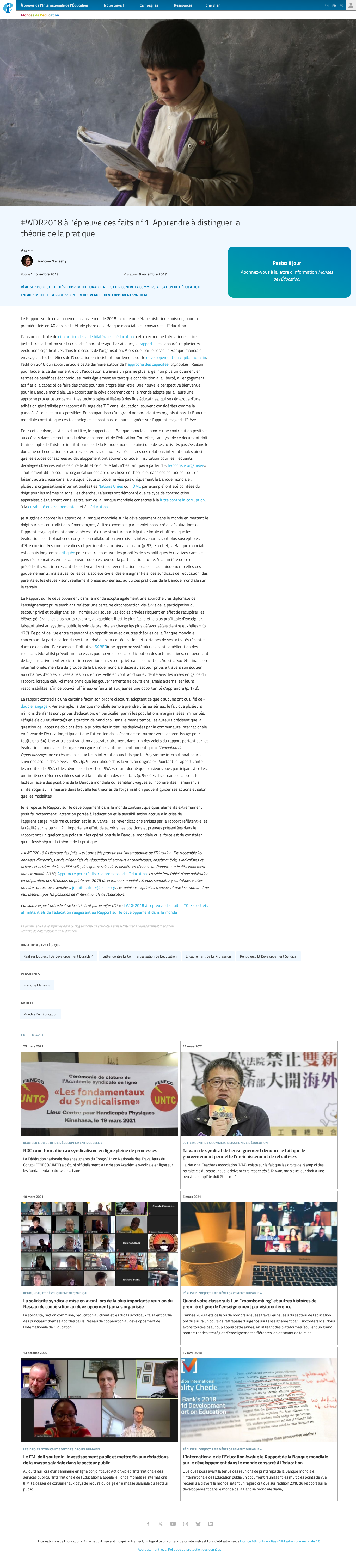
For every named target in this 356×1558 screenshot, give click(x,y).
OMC (136, 486)
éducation (99, 507)
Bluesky (198, 1524)
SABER (101, 646)
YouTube (173, 1524)
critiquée (67, 552)
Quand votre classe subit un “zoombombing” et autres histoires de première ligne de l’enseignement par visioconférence (259, 1264)
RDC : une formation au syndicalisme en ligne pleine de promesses (99, 1108)
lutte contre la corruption (182, 500)
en (327, 5)
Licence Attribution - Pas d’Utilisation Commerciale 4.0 (280, 1541)
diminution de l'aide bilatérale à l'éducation (96, 336)
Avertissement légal (152, 1549)
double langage (34, 706)
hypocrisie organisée (186, 465)
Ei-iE (8, 8)
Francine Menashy (36, 985)
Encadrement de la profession (208, 956)
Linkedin (210, 1524)
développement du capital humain (176, 357)
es (341, 5)
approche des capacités (148, 364)
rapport (145, 343)
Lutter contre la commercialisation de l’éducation (139, 956)
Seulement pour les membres (351, 5)
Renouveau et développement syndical (268, 956)
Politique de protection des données (194, 1549)
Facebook (148, 1524)
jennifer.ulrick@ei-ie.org (93, 887)
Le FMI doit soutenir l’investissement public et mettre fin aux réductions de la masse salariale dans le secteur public (99, 1420)
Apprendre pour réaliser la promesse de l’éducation (102, 873)
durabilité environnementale (53, 507)
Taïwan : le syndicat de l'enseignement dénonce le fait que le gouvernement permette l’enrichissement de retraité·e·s (259, 1111)
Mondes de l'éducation (40, 15)
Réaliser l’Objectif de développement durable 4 (58, 956)
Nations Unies (110, 486)
